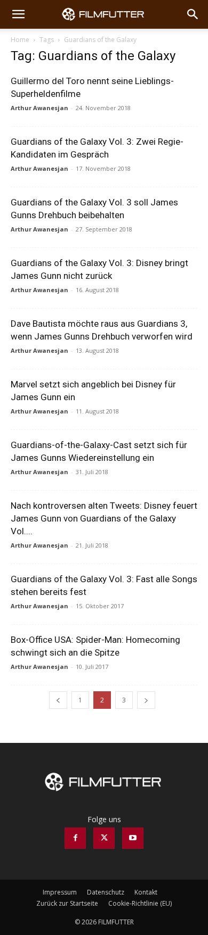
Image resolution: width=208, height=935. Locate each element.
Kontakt (145, 892)
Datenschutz (105, 892)
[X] (104, 838)
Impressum (60, 892)
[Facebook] (75, 838)
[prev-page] (58, 700)
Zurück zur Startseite (67, 903)
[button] (18, 14)
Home (20, 39)
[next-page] (146, 700)
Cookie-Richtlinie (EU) (140, 903)
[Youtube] (132, 838)
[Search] (193, 14)
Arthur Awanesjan (39, 108)
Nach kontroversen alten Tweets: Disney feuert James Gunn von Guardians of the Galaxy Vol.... (104, 518)
